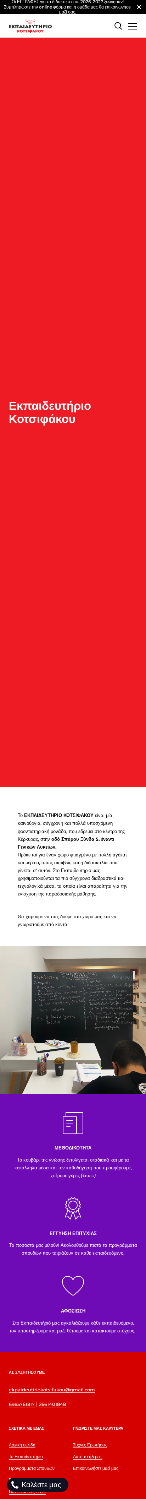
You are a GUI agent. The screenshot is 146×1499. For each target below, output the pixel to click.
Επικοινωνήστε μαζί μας (95, 1468)
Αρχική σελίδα (22, 1444)
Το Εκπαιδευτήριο (26, 1456)
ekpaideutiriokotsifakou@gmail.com (52, 1389)
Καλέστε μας (40, 1485)
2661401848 (52, 1404)
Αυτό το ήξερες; (87, 1456)
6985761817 (22, 1404)
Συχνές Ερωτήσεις (90, 1444)
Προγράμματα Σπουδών (32, 1468)
